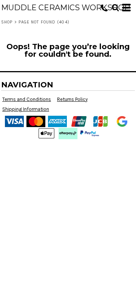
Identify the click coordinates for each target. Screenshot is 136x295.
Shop (6, 22)
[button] (115, 7)
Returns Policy (72, 99)
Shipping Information (25, 109)
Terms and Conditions (26, 99)
